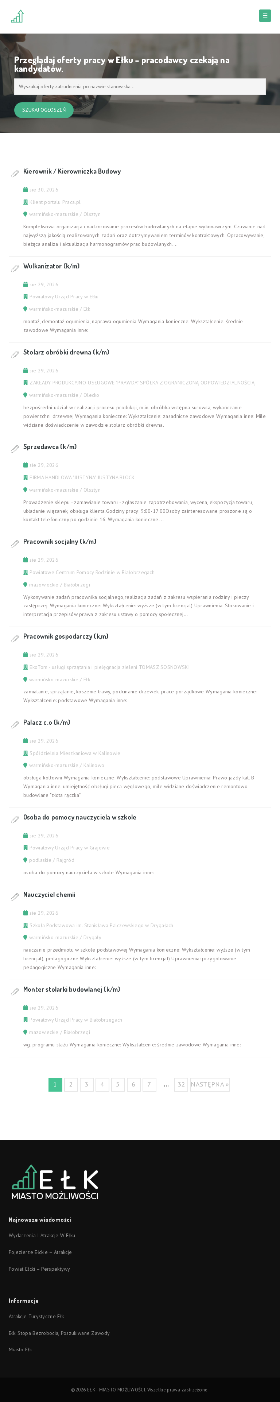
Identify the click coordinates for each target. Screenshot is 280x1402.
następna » (210, 1084)
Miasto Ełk (20, 1349)
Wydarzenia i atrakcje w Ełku (42, 1235)
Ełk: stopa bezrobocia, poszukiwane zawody (59, 1333)
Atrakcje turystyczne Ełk (36, 1316)
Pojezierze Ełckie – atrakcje (40, 1252)
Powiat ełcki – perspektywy (39, 1269)
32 (181, 1084)
